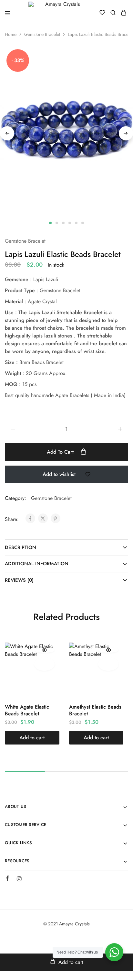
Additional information (36, 563)
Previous (7, 133)
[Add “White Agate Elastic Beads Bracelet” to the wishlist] (44, 664)
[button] (32, 738)
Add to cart (61, 452)
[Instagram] (19, 880)
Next (126, 133)
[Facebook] (7, 879)
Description (20, 547)
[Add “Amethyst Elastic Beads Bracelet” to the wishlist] (108, 664)
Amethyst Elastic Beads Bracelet (95, 710)
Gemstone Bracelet (42, 34)
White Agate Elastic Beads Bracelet (27, 710)
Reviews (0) (19, 580)
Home (10, 34)
